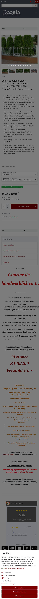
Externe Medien (10, 575)
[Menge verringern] (7, 207)
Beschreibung (7, 239)
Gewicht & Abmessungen (11, 251)
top (13, 531)
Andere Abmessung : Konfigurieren (14, 256)
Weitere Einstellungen (8, 584)
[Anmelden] (2, 1)
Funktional (8, 581)
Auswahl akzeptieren (19, 592)
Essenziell (8, 572)
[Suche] (35, 5)
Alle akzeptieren (19, 588)
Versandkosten (14, 217)
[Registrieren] (5, 1)
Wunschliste (7, 213)
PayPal (7, 578)
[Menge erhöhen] (7, 205)
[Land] (30, 1)
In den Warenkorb (23, 206)
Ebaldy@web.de (9, 454)
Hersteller (6, 262)
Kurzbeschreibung (8, 245)
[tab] (20, 239)
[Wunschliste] (33, 1)
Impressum (21, 568)
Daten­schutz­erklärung (9, 568)
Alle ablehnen (19, 596)
